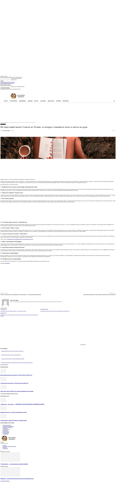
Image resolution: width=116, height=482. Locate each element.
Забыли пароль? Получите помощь (7, 82)
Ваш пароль (14, 79)
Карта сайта (5, 448)
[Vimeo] (113, 90)
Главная (4, 445)
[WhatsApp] (27, 134)
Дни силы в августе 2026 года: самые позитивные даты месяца (12, 358)
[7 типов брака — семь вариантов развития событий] (10, 461)
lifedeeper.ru (7, 263)
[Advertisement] (58, 111)
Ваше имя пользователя (16, 78)
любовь (5, 245)
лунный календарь (44, 309)
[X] (111, 90)
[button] (114, 101)
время (105, 249)
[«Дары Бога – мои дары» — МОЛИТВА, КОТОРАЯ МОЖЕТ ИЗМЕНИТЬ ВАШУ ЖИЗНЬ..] (3, 401)
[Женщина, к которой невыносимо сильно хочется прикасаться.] (10, 476)
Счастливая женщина (4, 480)
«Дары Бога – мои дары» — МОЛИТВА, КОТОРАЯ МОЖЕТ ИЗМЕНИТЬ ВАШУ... (22, 404)
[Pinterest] (23, 134)
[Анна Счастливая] (1, 130)
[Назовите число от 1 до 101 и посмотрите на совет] (3, 409)
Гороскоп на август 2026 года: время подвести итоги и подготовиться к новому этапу (17, 362)
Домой (1, 122)
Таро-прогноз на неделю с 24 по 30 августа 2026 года (11, 354)
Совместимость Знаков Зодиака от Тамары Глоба (13, 420)
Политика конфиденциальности (7, 83)
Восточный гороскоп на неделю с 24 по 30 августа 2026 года (12, 351)
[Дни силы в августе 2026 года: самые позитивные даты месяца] (3, 388)
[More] (31, 133)
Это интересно (6, 122)
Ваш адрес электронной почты (18, 86)
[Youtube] (115, 90)
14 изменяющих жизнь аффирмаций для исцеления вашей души (19, 239)
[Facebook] (108, 90)
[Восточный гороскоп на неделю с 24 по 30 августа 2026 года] (3, 372)
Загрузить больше (4, 364)
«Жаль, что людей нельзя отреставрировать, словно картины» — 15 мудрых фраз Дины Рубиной (20, 294)
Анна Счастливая (6, 130)
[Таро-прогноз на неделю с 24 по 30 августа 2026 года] (3, 380)
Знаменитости (3, 312)
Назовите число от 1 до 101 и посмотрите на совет (13, 412)
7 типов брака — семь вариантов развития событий (14, 464)
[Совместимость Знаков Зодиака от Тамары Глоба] (3, 418)
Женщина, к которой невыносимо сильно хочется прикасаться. (17, 478)
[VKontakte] (14, 303)
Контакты (5, 447)
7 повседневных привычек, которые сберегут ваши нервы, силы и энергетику (99, 294)
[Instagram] (110, 90)
